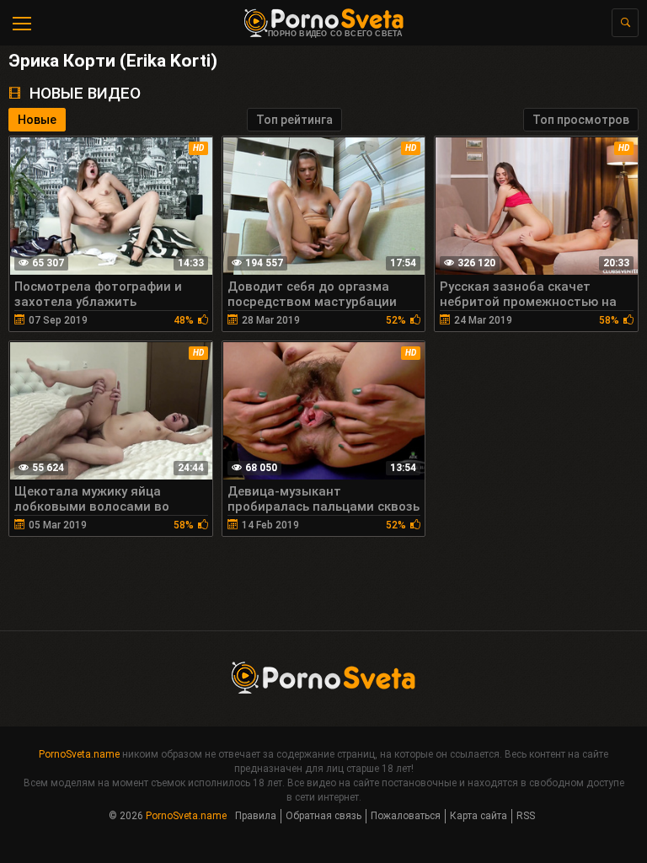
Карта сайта (478, 816)
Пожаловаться (406, 816)
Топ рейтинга (294, 119)
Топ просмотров (580, 119)
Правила (255, 816)
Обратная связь (323, 816)
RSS (525, 816)
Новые (37, 119)
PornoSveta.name (79, 754)
